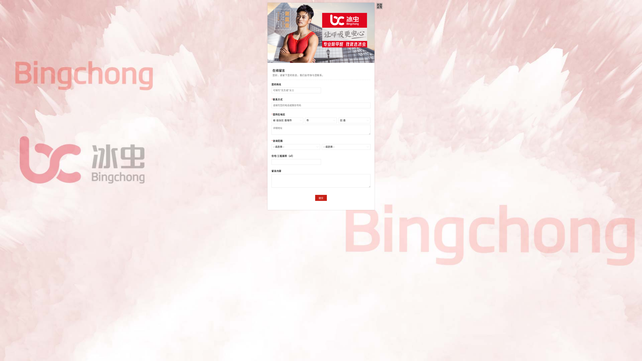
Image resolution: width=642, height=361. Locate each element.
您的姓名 (276, 84)
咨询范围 (277, 141)
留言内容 (276, 171)
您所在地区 (278, 114)
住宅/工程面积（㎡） (283, 156)
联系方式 (277, 99)
